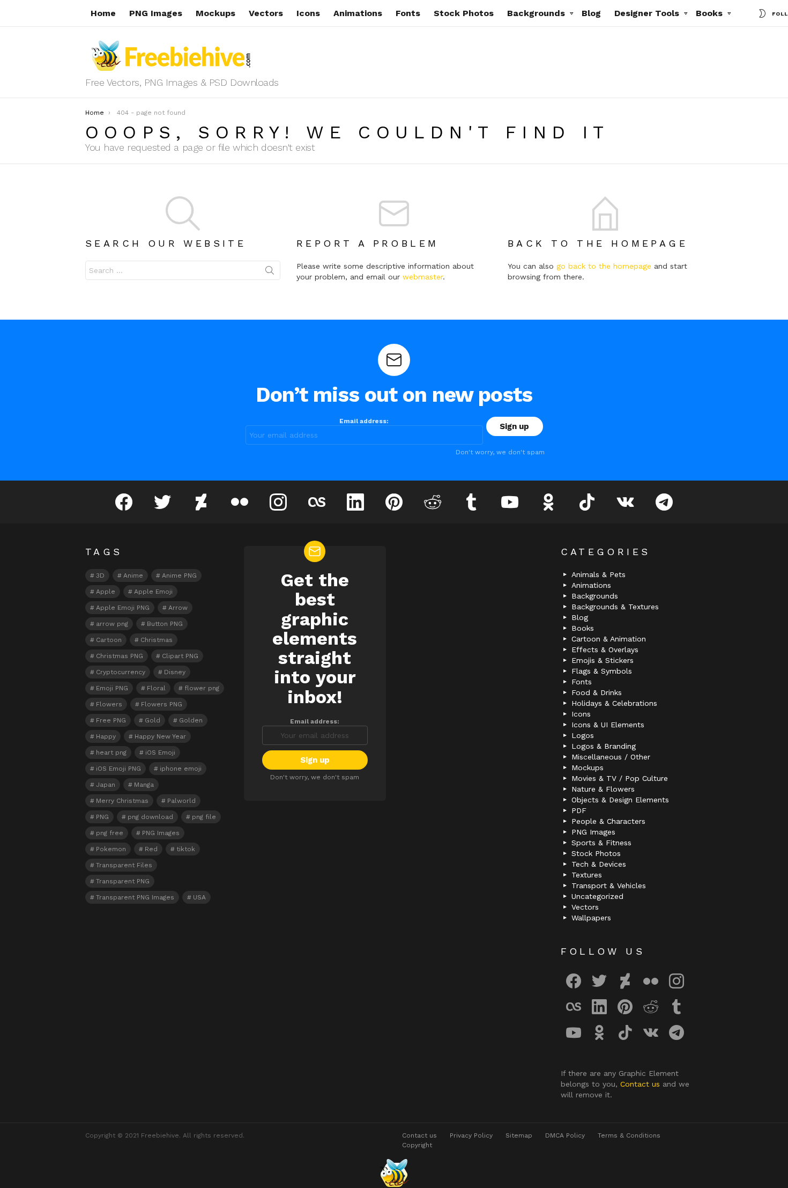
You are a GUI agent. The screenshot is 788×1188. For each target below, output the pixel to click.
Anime (133, 575)
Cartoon (109, 640)
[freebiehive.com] (394, 1173)
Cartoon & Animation (608, 638)
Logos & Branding (603, 746)
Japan (105, 784)
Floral (156, 688)
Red (151, 849)
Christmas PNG (119, 656)
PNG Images (155, 13)
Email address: (364, 421)
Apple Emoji (153, 591)
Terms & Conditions (629, 1135)
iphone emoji (181, 768)
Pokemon (111, 849)
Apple (105, 591)
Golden (191, 720)
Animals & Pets (598, 574)
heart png (111, 752)
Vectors (266, 13)
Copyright (417, 1145)
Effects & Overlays (604, 649)
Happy (106, 736)
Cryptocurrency (120, 672)
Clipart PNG (180, 656)
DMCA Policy (565, 1135)
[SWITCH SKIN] (762, 13)
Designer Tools (646, 13)
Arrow (178, 607)
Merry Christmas (122, 801)
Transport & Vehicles (608, 885)
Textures (586, 874)
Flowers (109, 704)
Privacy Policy (471, 1135)
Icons (308, 13)
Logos (582, 735)
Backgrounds (536, 13)
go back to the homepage (603, 266)
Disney (174, 672)
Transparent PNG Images (135, 897)
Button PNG (165, 624)
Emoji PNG (112, 688)
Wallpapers (591, 917)
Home (103, 13)
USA (199, 897)
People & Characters (608, 821)
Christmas (156, 640)
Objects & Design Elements (620, 799)
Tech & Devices (598, 864)
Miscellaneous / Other (610, 756)
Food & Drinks (596, 692)
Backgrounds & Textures (615, 606)
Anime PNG (179, 575)
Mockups (215, 13)
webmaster (423, 276)
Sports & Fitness (601, 842)
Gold (152, 720)
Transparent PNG (123, 881)
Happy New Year (160, 736)
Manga (144, 784)
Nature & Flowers (603, 789)
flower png (201, 688)
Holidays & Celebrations (614, 703)
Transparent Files (124, 865)
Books (709, 13)
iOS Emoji (160, 752)
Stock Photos (464, 13)
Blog (591, 13)
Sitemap (518, 1135)
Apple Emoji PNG (123, 607)
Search (269, 272)
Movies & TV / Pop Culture (619, 778)
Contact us (641, 1084)
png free (109, 833)
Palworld (181, 801)
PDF (578, 810)
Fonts (408, 13)
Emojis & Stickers (602, 660)
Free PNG (111, 720)
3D (100, 575)
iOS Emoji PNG (118, 768)
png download (150, 817)
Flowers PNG (161, 704)
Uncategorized (597, 896)
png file (204, 817)
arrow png (112, 624)
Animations (357, 13)
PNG (102, 817)
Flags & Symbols (601, 671)
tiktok (185, 849)
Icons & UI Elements (607, 724)
